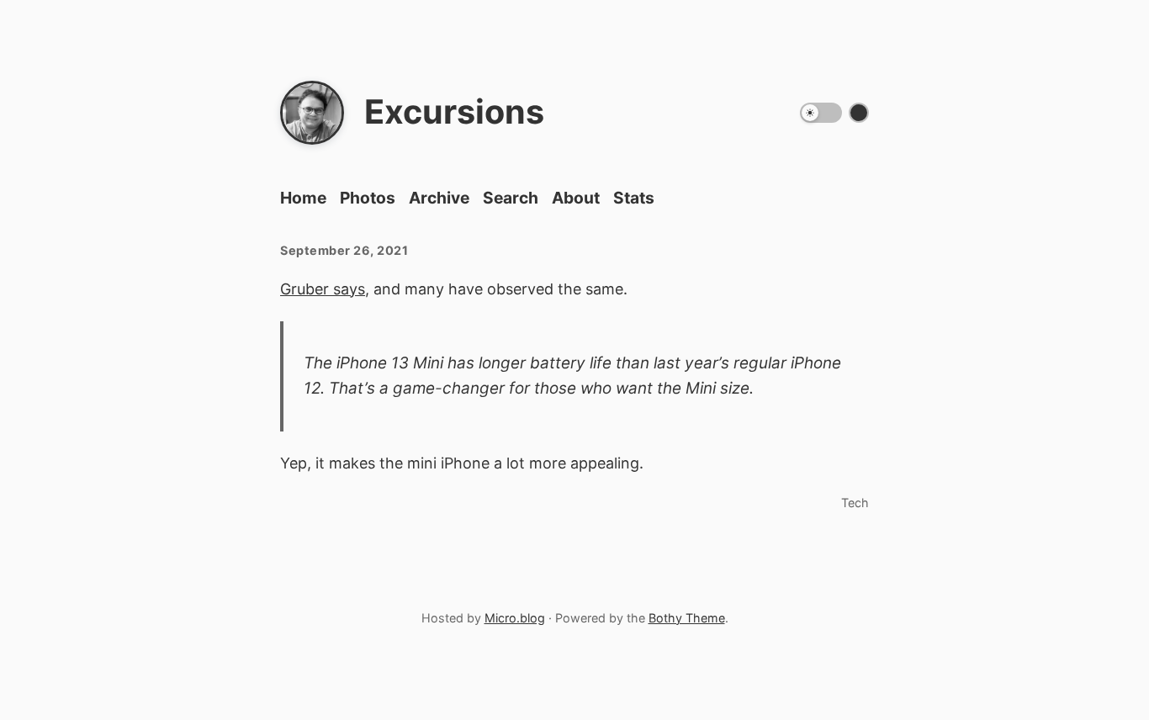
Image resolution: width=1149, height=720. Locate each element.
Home (303, 198)
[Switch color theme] (859, 113)
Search (510, 198)
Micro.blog (514, 618)
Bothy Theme (687, 618)
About (576, 198)
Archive (439, 198)
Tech (855, 502)
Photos (367, 198)
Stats (633, 198)
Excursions (454, 112)
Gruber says (322, 289)
